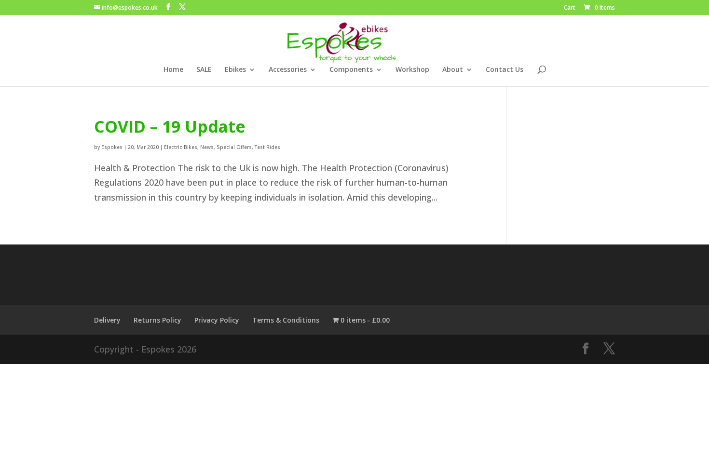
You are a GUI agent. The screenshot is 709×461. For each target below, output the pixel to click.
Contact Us (504, 70)
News (207, 147)
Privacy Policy (216, 320)
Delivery (107, 320)
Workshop (412, 70)
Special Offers (234, 147)
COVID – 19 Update (169, 126)
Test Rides (267, 147)
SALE (204, 70)
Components (351, 70)
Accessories (288, 70)
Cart (569, 8)
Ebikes (235, 70)
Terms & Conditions (285, 320)
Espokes (112, 147)
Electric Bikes (180, 147)
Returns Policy (157, 320)
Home (173, 70)
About (452, 70)
